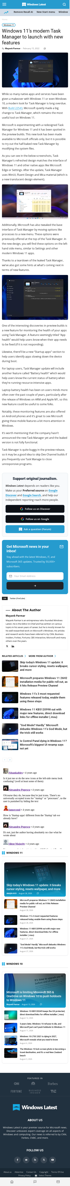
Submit (35, 586)
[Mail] (26, 1160)
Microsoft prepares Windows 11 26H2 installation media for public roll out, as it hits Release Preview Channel (44, 681)
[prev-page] (5, 760)
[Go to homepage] (11, 1181)
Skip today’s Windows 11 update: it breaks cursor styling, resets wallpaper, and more (44, 666)
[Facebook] (17, 1160)
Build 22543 (15, 108)
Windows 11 (9, 25)
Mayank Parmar (12, 48)
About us (8, 1172)
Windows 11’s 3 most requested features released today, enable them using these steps (42, 697)
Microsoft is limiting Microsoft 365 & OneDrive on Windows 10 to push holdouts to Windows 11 (34, 996)
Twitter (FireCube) (17, 598)
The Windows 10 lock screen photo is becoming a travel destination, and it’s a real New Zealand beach (43, 1052)
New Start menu (46, 11)
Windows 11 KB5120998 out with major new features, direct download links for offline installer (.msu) (42, 713)
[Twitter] (9, 646)
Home (4, 19)
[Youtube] (52, 1160)
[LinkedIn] (14, 646)
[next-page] (10, 760)
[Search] (64, 4)
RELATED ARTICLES (12, 656)
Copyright (43, 1172)
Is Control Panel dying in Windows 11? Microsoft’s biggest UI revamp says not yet (43, 744)
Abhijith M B (11, 893)
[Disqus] (35, 808)
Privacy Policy (24, 1175)
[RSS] (35, 1160)
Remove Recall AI (23, 11)
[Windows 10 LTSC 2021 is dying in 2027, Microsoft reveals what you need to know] (10, 1040)
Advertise (19, 1172)
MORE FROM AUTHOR (41, 656)
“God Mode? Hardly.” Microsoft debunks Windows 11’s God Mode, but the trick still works (43, 729)
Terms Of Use (57, 1172)
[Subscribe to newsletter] (58, 1181)
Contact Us (31, 1172)
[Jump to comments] (35, 1181)
